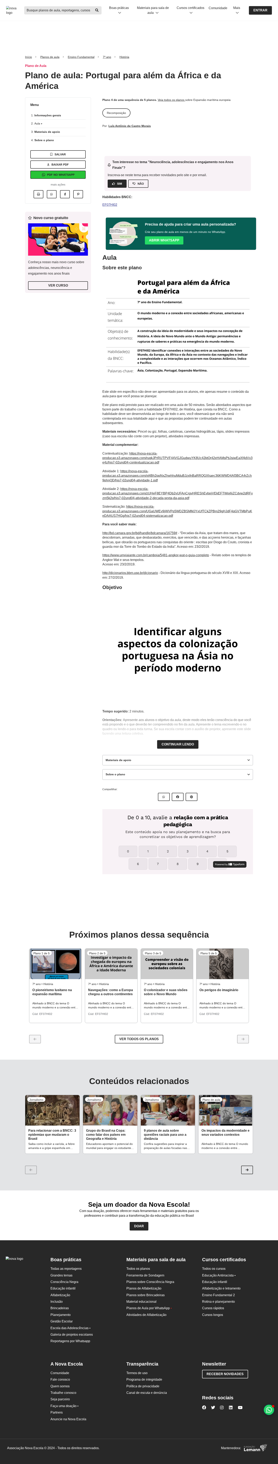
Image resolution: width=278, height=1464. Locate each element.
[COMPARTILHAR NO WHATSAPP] (164, 797)
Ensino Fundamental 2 (218, 1295)
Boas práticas (119, 8)
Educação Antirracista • (219, 1275)
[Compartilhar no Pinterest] (78, 194)
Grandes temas (61, 1275)
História (124, 57)
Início (28, 57)
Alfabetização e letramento (221, 1288)
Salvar (60, 154)
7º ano (107, 57)
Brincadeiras (59, 1308)
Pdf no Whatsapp (60, 174)
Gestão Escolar (61, 1321)
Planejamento (60, 1315)
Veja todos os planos (171, 99)
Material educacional (141, 1301)
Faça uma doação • (64, 1406)
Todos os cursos (213, 1268)
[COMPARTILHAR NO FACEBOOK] (178, 797)
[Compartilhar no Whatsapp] (52, 194)
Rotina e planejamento (218, 1301)
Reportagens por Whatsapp (70, 1341)
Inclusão (56, 1301)
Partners (56, 1412)
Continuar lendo (178, 744)
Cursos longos (212, 1315)
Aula (37, 123)
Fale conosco (60, 1379)
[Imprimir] (38, 194)
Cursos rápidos (213, 1308)
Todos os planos (138, 1268)
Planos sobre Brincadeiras (145, 1295)
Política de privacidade (142, 1386)
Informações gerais (47, 115)
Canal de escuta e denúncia (146, 1392)
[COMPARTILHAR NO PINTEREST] (191, 797)
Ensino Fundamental (81, 57)
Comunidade (218, 8)
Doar (139, 1226)
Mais (236, 8)
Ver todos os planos (139, 1039)
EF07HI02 (109, 204)
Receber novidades (225, 1374)
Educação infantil (63, 1288)
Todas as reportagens (66, 1268)
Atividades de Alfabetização (146, 1315)
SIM (119, 183)
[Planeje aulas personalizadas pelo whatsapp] (269, 1409)
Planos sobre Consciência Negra (150, 1282)
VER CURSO (58, 285)
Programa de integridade (144, 1379)
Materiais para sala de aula (153, 10)
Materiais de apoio (47, 131)
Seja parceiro (60, 1399)
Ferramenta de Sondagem (145, 1275)
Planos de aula (49, 57)
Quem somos (60, 1386)
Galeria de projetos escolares (71, 1334)
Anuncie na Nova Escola (68, 1419)
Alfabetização (60, 1295)
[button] (247, 1170)
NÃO (141, 183)
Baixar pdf (60, 164)
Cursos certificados (190, 8)
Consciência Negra (64, 1282)
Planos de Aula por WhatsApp (149, 1308)
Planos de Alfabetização (143, 1288)
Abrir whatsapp (164, 240)
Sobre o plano (44, 140)
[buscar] (97, 10)
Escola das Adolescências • (70, 1328)
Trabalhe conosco (63, 1392)
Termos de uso (137, 1373)
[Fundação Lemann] (255, 1448)
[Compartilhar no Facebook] (65, 194)
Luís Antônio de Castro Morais (129, 126)
